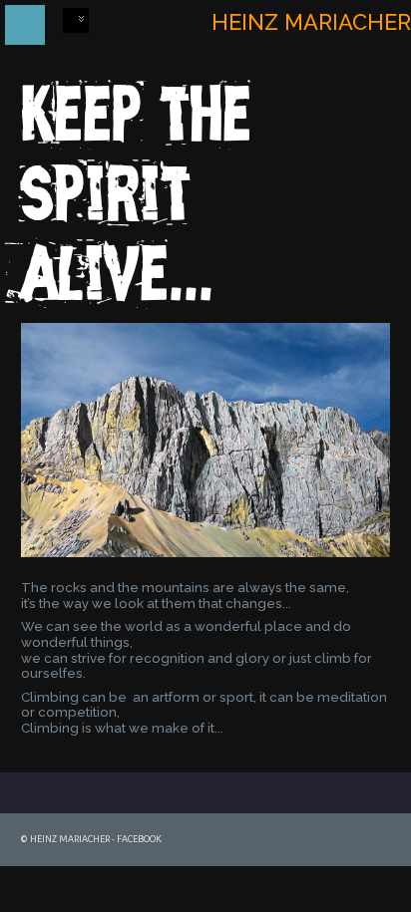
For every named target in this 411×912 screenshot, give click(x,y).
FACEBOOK (139, 839)
